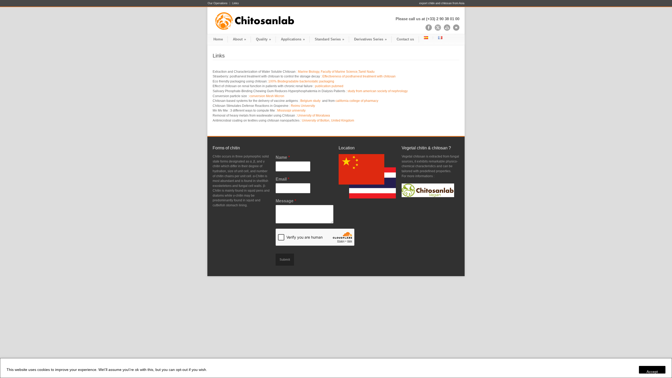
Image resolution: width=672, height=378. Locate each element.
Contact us (405, 39)
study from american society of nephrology (378, 91)
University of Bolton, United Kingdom (328, 120)
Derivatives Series (370, 39)
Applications (293, 39)
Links (235, 3)
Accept (652, 372)
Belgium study (310, 101)
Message (286, 201)
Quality (263, 39)
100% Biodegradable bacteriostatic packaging (301, 81)
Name (283, 157)
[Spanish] (426, 37)
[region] (336, 368)
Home (218, 39)
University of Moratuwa (313, 115)
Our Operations (218, 3)
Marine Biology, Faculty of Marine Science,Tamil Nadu (336, 72)
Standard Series (329, 39)
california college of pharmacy (356, 101)
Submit (285, 259)
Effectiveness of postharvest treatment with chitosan (359, 76)
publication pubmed (329, 86)
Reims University (303, 106)
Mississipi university (291, 110)
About (239, 39)
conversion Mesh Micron (266, 96)
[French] (440, 37)
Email (282, 179)
